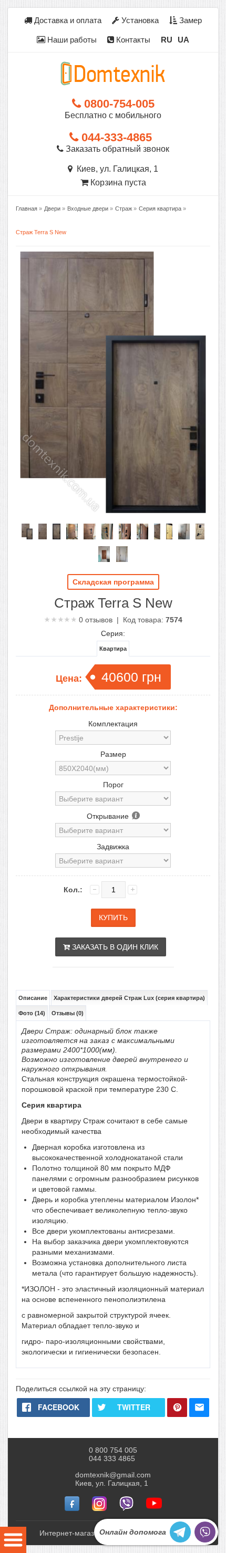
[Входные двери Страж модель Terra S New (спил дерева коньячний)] (27, 531)
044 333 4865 (112, 1458)
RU (166, 39)
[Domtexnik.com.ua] (113, 73)
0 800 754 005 (113, 1450)
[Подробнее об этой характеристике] (135, 816)
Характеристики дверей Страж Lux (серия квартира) (129, 998)
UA (183, 39)
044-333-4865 (115, 137)
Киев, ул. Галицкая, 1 (115, 168)
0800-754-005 (118, 103)
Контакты (132, 39)
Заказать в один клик (114, 947)
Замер (189, 20)
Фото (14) (31, 1013)
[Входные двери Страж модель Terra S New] (169, 531)
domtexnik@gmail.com (113, 1475)
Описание (32, 998)
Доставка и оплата (66, 20)
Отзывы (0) (68, 1013)
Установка (139, 20)
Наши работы (71, 39)
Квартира (113, 648)
